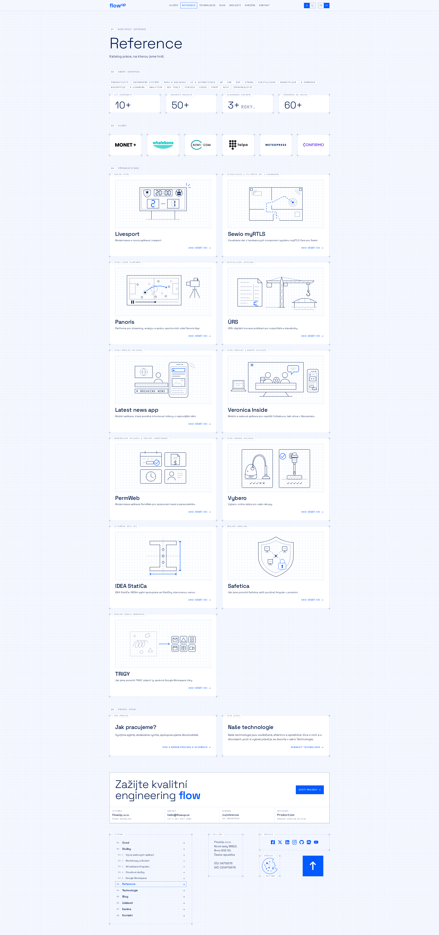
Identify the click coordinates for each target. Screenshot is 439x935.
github (301, 842)
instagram (294, 842)
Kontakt (264, 5)
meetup (309, 842)
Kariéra (250, 5)
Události (235, 5)
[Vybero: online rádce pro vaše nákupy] (275, 479)
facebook (273, 842)
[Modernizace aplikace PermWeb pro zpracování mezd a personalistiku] (163, 479)
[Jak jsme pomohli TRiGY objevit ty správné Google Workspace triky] (163, 655)
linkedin (287, 842)
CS (326, 5)
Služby (173, 5)
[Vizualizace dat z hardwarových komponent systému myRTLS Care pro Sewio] (275, 215)
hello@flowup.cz (178, 815)
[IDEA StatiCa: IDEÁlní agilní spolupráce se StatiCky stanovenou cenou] (163, 567)
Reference (188, 5)
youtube (316, 842)
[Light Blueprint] (307, 5)
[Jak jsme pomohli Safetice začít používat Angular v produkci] (275, 567)
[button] (219, 30)
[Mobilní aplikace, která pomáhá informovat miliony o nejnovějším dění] (163, 391)
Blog (223, 5)
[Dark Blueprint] (312, 5)
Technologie (207, 5)
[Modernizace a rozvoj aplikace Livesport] (163, 215)
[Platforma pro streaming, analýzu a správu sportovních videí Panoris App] (163, 303)
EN (321, 5)
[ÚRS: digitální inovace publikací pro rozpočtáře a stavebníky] (275, 303)
